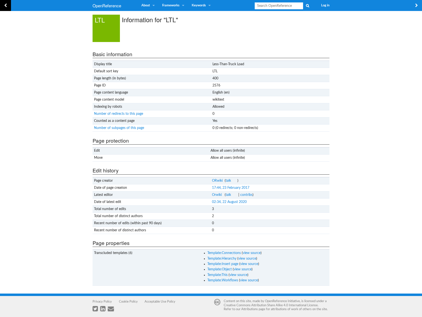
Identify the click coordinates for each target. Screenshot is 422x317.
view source (252, 253)
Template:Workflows (222, 280)
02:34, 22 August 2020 (229, 202)
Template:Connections (224, 253)
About (145, 5)
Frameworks (170, 5)
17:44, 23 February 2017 (230, 188)
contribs (246, 195)
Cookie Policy (128, 301)
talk (228, 180)
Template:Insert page (222, 264)
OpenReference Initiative (282, 301)
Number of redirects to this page (118, 114)
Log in (325, 5)
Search (307, 5)
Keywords (199, 5)
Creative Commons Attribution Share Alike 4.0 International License (271, 305)
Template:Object (219, 269)
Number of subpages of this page (119, 128)
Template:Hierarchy (221, 258)
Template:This (217, 275)
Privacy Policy (102, 301)
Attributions (249, 309)
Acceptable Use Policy (160, 301)
